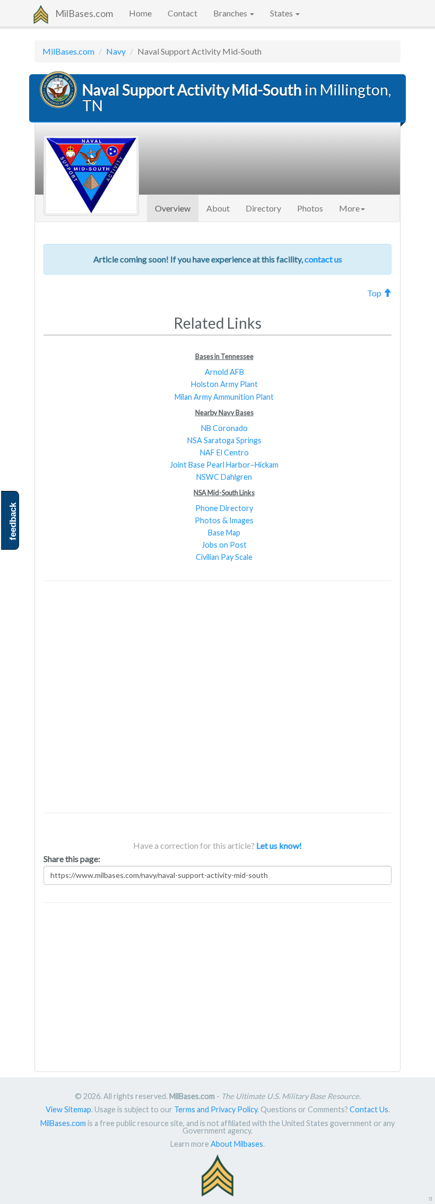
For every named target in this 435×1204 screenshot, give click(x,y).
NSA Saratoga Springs (224, 440)
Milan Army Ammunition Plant (224, 396)
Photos (310, 208)
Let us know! (279, 845)
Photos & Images (224, 520)
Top (375, 293)
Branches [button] (231, 13)
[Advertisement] (218, 697)
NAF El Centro (224, 452)
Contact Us (369, 1109)
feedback (13, 521)
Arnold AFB (224, 371)
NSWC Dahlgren (224, 476)
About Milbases (237, 1143)
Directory (263, 208)
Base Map (224, 532)
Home (140, 13)
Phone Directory (224, 508)
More (349, 208)
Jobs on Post (224, 544)
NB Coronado (224, 428)
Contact (182, 13)
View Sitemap (68, 1109)
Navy (116, 51)
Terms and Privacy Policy (215, 1109)
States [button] (282, 13)
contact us (323, 259)
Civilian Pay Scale (224, 556)
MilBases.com (84, 13)
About (218, 208)
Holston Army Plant (224, 384)
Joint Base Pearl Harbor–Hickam (224, 464)
